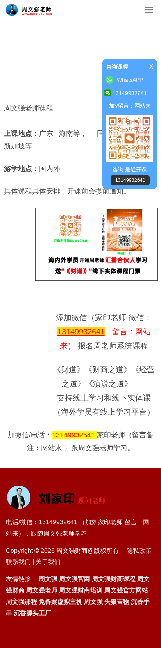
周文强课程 (21, 601)
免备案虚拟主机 (60, 601)
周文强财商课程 (114, 579)
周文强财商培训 (81, 590)
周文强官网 (74, 579)
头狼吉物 (116, 601)
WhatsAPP (130, 80)
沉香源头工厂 (32, 613)
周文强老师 (41, 590)
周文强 (48, 579)
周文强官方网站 (126, 590)
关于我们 (48, 561)
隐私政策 (139, 550)
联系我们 (18, 561)
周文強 (93, 601)
